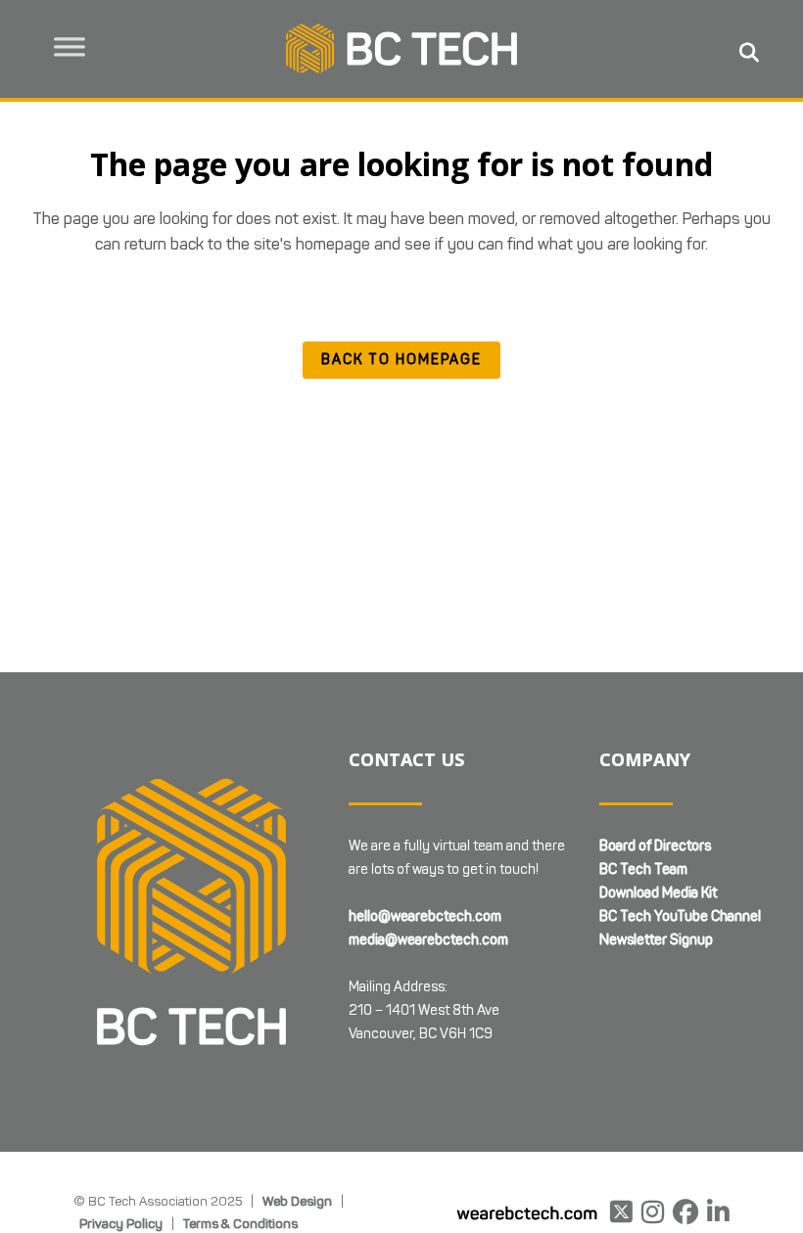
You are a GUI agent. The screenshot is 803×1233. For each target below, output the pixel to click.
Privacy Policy (121, 1223)
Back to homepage (401, 359)
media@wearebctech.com (428, 940)
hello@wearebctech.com (425, 916)
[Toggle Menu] (69, 47)
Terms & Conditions (240, 1223)
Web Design (297, 1201)
